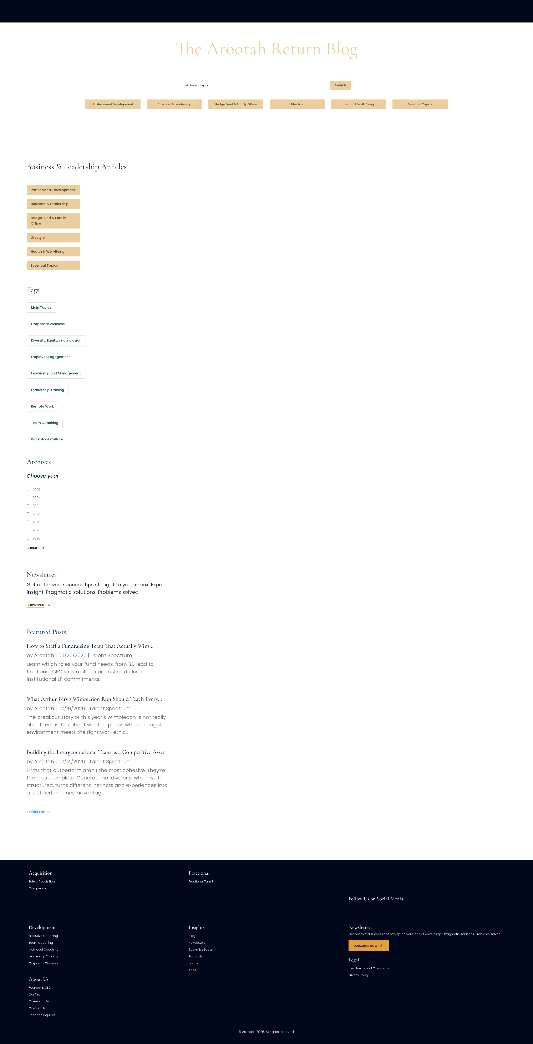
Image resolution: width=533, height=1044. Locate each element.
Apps (192, 970)
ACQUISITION (334, 11)
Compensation (40, 888)
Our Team (36, 994)
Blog (44, 30)
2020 (36, 538)
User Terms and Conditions (369, 968)
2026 (36, 489)
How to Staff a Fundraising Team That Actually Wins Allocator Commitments (88, 646)
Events (193, 963)
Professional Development (113, 104)
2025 (36, 497)
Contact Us (37, 1008)
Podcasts (196, 956)
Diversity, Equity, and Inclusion (56, 340)
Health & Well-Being (359, 104)
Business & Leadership (174, 104)
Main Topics (41, 307)
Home (32, 30)
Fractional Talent (201, 881)
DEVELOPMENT (401, 11)
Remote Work (42, 406)
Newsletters (197, 943)
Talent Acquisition (42, 881)
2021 (35, 530)
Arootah (44, 655)
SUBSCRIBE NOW (365, 946)
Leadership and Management (56, 373)
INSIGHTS (462, 11)
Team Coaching (44, 422)
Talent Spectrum (111, 655)
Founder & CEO (40, 988)
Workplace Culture (47, 439)
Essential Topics (420, 104)
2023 (36, 514)
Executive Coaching (43, 936)
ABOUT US (434, 11)
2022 (36, 522)
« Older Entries (38, 811)
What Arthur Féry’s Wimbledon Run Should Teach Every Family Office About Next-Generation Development (92, 699)
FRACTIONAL (367, 11)
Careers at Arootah (43, 1001)
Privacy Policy (359, 975)
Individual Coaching (44, 949)
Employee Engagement (50, 356)
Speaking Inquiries (42, 1015)
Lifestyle (297, 104)
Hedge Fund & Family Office (236, 104)
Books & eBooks (201, 949)
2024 (36, 505)
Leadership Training (47, 390)
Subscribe (36, 605)
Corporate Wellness (48, 324)
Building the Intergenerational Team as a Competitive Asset (96, 752)
